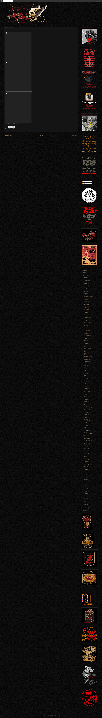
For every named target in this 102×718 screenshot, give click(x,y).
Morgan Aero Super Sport (88, 407)
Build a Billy (86, 340)
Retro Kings (86, 504)
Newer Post (8, 135)
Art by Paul (86, 368)
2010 (84, 278)
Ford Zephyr (86, 328)
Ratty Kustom (86, 325)
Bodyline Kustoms (87, 430)
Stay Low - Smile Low (88, 440)
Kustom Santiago (87, 388)
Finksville (85, 327)
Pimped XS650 (86, 474)
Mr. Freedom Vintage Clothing (88, 481)
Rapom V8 (86, 396)
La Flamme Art (86, 307)
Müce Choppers (87, 454)
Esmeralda (86, 417)
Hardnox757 (86, 353)
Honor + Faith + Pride (88, 464)
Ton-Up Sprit (86, 363)
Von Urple (85, 370)
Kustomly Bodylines (87, 428)
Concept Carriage (87, 501)
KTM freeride (86, 309)
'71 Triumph (86, 349)
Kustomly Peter (86, 469)
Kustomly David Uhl (87, 398)
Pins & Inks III (86, 332)
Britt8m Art (86, 365)
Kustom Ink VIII (86, 491)
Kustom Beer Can (87, 411)
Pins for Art (86, 425)
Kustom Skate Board (87, 420)
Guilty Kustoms (86, 315)
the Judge (85, 441)
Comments (85, 183)
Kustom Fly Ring (87, 477)
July (85, 288)
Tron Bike (85, 302)
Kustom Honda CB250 (88, 433)
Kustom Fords (86, 498)
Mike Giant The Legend (88, 296)
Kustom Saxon (86, 312)
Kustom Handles (87, 472)
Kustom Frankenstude (88, 499)
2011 (84, 277)
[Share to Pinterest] (14, 127)
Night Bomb (86, 354)
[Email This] (9, 127)
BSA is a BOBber (87, 437)
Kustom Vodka (86, 419)
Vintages (85, 451)
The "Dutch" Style (87, 438)
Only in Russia (86, 346)
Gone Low (86, 445)
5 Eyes (85, 427)
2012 (84, 275)
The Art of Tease (87, 453)
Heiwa (85, 494)
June (85, 290)
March (85, 294)
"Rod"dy (85, 367)
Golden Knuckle (87, 471)
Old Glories (86, 479)
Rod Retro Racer (87, 385)
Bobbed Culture (87, 446)
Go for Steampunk (87, 409)
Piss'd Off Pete (86, 378)
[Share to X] (11, 127)
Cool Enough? (86, 456)
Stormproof (86, 483)
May (85, 291)
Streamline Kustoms (87, 335)
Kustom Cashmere (87, 503)
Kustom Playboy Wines (88, 317)
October (85, 283)
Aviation (85, 375)
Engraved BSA (86, 459)
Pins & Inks (86, 422)
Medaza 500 (86, 386)
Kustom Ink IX (86, 432)
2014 (84, 272)
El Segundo (86, 383)
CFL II (85, 404)
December (86, 280)
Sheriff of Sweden (87, 330)
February (85, 506)
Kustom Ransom (87, 319)
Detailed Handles (87, 443)
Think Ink (85, 485)
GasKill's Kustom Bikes (88, 322)
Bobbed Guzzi (86, 488)
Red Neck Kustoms (87, 341)
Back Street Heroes (87, 359)
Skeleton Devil (86, 414)
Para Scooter (86, 301)
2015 (84, 270)
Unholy (85, 351)
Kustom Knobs (86, 314)
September (86, 285)
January (85, 508)
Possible (85, 496)
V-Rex (85, 402)
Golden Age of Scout (87, 448)
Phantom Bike (86, 373)
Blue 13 (85, 463)
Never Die (86, 450)
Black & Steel (86, 389)
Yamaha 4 (86, 401)
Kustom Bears (86, 343)
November (86, 281)
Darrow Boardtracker (88, 490)
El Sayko (85, 415)
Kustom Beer (86, 493)
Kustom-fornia (86, 345)
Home (41, 135)
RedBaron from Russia (88, 356)
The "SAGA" (86, 394)
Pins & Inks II (86, 381)
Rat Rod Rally (86, 476)
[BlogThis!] (10, 127)
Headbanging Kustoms (88, 348)
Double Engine (86, 435)
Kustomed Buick (87, 424)
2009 (84, 510)
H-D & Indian (86, 304)
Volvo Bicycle (86, 299)
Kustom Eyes (86, 306)
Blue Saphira (86, 406)
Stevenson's (86, 338)
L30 (84, 380)
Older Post (74, 135)
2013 (84, 274)
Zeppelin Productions (88, 358)
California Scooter (87, 391)
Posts (84, 181)
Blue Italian (86, 393)
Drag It (85, 486)
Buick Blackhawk (87, 399)
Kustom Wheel (86, 467)
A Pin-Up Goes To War (88, 333)
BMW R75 (86, 372)
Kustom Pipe (86, 461)
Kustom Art (12, 128)
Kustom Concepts (87, 297)
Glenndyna (86, 466)
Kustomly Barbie (87, 412)
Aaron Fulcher (15, 123)
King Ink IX (86, 320)
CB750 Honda (86, 458)
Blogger (59, 715)
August (85, 286)
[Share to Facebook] (13, 127)
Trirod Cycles (86, 336)
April (85, 293)
